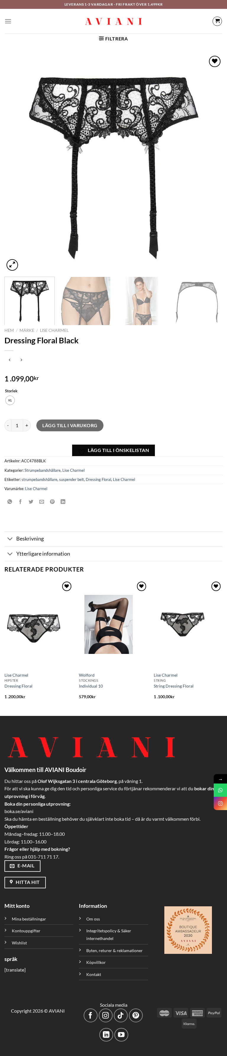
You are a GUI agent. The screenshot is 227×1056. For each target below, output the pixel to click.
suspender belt (71, 479)
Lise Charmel (54, 330)
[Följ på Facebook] (91, 1015)
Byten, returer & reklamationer (114, 950)
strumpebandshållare (39, 479)
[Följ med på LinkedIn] (106, 1035)
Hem (9, 330)
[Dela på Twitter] (31, 502)
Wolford (87, 675)
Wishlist (19, 942)
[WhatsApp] (220, 790)
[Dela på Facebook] (20, 502)
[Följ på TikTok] (121, 1015)
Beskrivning (30, 539)
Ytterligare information (43, 554)
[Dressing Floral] (38, 624)
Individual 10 (91, 685)
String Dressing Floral (174, 685)
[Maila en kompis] (42, 502)
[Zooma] (12, 265)
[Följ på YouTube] (121, 1035)
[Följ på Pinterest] (136, 1015)
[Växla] (10, 539)
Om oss (93, 918)
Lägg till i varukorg (70, 425)
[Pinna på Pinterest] (52, 502)
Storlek (11, 391)
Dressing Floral (98, 479)
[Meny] (8, 21)
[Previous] (16, 163)
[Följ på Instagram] (106, 1015)
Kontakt (93, 974)
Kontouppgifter (26, 930)
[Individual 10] (113, 624)
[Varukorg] (217, 21)
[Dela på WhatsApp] (10, 502)
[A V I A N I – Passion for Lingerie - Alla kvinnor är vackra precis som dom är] (113, 21)
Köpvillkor (96, 962)
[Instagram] (220, 803)
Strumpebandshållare (43, 470)
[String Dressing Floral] (188, 624)
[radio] (10, 400)
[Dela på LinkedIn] (63, 502)
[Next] (210, 163)
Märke (27, 330)
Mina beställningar (29, 918)
